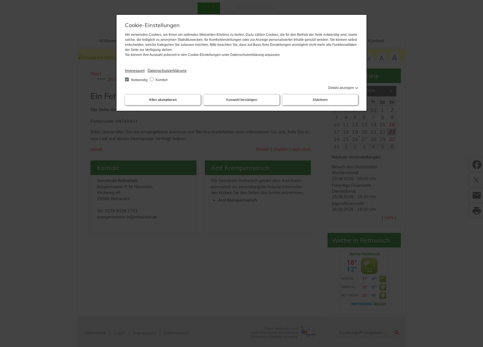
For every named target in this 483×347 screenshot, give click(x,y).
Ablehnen (320, 100)
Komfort (161, 80)
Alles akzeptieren (163, 100)
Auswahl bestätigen (241, 100)
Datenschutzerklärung (167, 70)
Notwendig (139, 80)
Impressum (135, 70)
